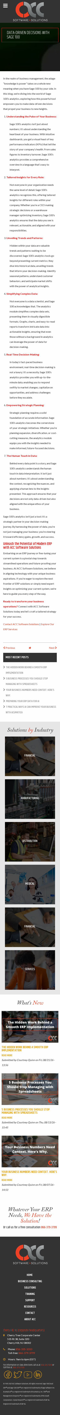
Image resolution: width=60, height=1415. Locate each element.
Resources (30, 1307)
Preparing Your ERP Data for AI (22, 701)
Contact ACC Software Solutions (21, 624)
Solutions (30, 1288)
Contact (30, 1313)
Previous (10, 647)
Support (30, 1300)
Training (30, 1294)
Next (52, 647)
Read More (7, 1055)
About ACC (30, 1319)
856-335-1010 (24, 1349)
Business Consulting (30, 1281)
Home (30, 1275)
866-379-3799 (49, 1227)
